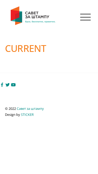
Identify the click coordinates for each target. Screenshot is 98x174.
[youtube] (13, 84)
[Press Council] (33, 23)
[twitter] (7, 84)
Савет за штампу (30, 108)
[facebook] (2, 84)
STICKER (27, 114)
